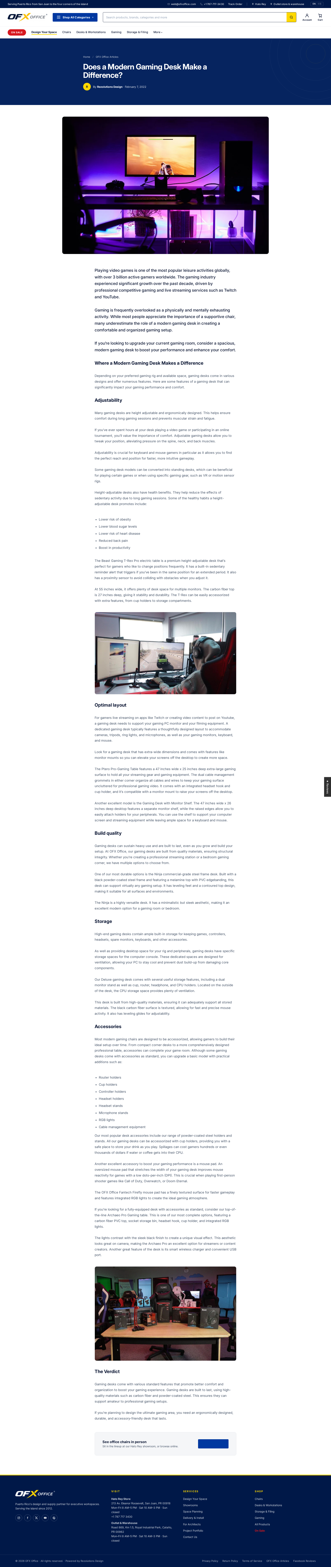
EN (314, 4)
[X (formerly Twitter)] (36, 1517)
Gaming (116, 32)
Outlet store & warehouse (289, 4)
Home (86, 56)
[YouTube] (45, 1517)
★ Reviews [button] (327, 787)
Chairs (66, 32)
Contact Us (190, 1537)
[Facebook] (27, 1517)
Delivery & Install (193, 1517)
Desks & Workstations (91, 32)
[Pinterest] (54, 1517)
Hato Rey (260, 4)
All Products (262, 1524)
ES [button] (319, 4)
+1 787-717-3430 (214, 4)
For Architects (192, 1524)
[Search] (291, 17)
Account (307, 20)
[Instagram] (18, 1517)
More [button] (157, 32)
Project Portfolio (193, 1530)
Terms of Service (252, 1560)
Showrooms (190, 1505)
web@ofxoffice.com (183, 4)
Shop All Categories (78, 17)
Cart (320, 20)
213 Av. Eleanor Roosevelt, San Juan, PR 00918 (140, 1503)
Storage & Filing (137, 32)
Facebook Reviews (304, 1560)
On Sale (17, 32)
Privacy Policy (210, 1560)
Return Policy (230, 1560)
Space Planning (193, 1511)
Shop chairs (213, 1444)
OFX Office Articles (107, 56)
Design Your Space (44, 32)
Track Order (235, 4)
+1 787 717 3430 (121, 1516)
